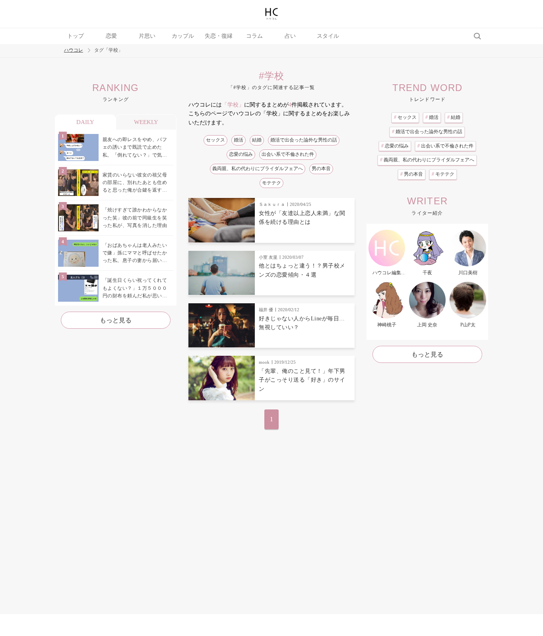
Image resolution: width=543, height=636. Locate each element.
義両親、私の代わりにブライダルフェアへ (257, 168)
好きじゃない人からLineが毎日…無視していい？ (302, 323)
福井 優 (266, 309)
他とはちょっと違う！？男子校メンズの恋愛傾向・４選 (302, 270)
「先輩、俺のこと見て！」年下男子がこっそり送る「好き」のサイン (302, 380)
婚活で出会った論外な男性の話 (303, 140)
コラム (254, 36)
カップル (183, 36)
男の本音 (321, 168)
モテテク (271, 183)
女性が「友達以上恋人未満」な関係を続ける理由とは (302, 217)
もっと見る (116, 320)
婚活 (238, 140)
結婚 (257, 140)
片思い (147, 36)
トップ (75, 36)
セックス (215, 140)
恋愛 (111, 36)
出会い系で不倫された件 (288, 154)
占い (290, 36)
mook (264, 362)
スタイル (328, 36)
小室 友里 (268, 257)
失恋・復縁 (219, 36)
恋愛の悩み (241, 154)
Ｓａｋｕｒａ (272, 204)
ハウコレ (73, 50)
